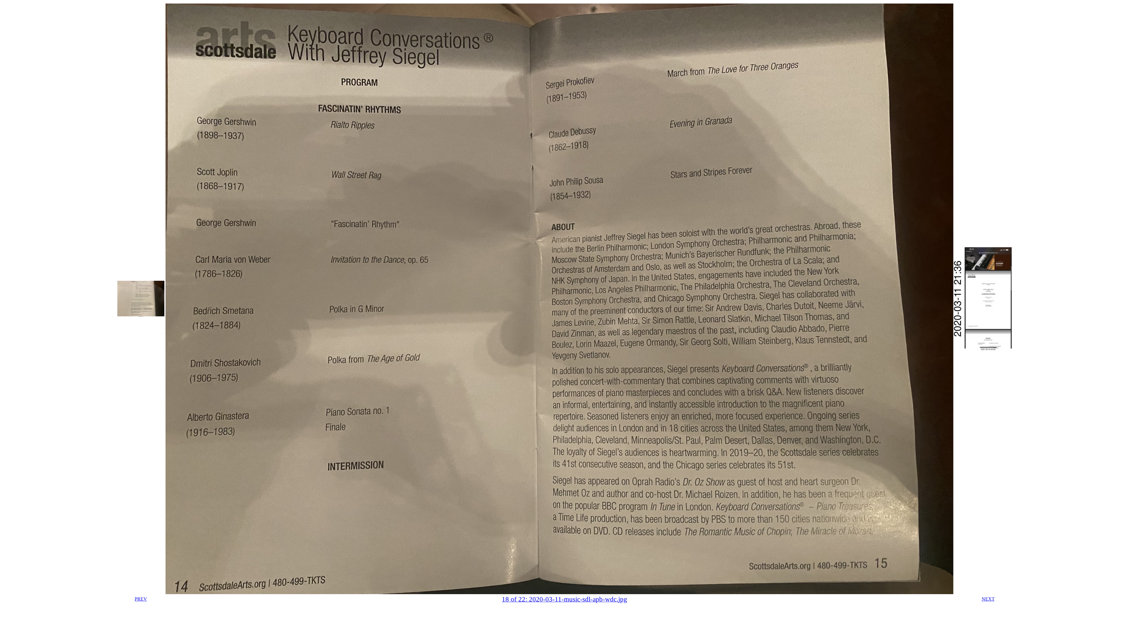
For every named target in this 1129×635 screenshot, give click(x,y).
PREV (141, 598)
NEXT (988, 598)
